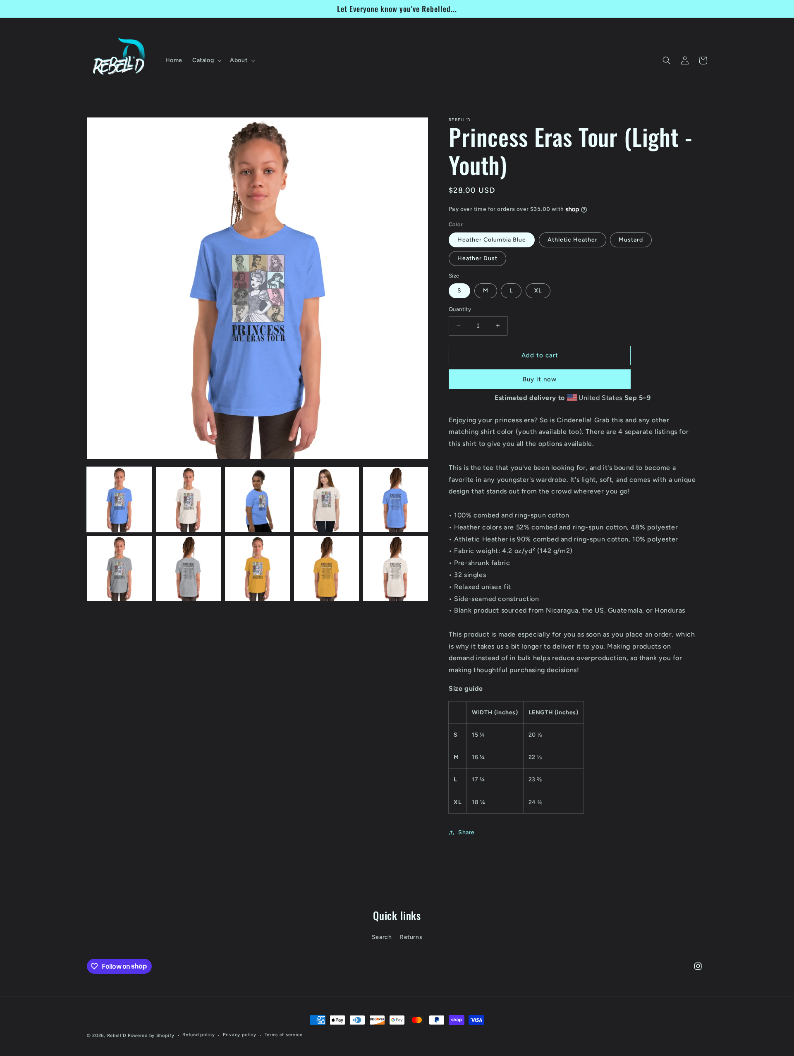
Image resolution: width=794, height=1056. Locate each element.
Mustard (631, 239)
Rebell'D (117, 1035)
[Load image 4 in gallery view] (326, 499)
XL (538, 290)
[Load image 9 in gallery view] (326, 568)
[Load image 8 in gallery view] (257, 568)
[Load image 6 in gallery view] (119, 568)
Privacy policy (239, 1034)
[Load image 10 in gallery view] (395, 568)
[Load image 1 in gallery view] (119, 499)
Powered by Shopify (151, 1035)
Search (382, 937)
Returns (411, 937)
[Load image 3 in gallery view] (257, 499)
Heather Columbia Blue (491, 239)
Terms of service (284, 1034)
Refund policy (198, 1034)
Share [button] (466, 832)
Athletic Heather (573, 239)
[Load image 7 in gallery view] (188, 568)
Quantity (460, 309)
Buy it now (540, 379)
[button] (206, 60)
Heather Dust (477, 258)
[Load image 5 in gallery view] (395, 499)
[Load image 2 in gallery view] (188, 499)
